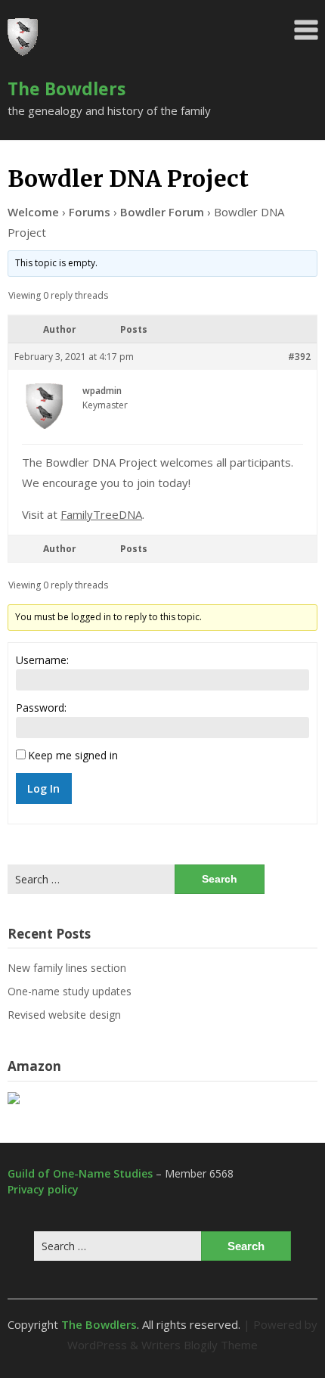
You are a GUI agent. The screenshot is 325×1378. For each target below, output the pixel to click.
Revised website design (64, 1014)
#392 (299, 356)
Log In (43, 788)
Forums (89, 211)
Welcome (33, 211)
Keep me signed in (73, 755)
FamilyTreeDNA (101, 514)
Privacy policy (43, 1189)
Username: (42, 660)
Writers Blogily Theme (199, 1344)
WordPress (97, 1344)
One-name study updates (70, 991)
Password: (41, 707)
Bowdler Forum (162, 211)
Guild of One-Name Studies (80, 1173)
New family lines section (67, 968)
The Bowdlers (66, 88)
